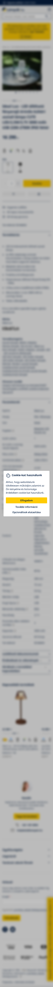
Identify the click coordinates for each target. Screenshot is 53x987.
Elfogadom (26, 500)
